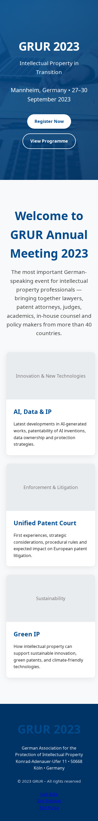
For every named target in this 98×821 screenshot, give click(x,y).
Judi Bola (49, 794)
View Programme (49, 141)
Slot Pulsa (49, 807)
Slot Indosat (49, 801)
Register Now (49, 121)
